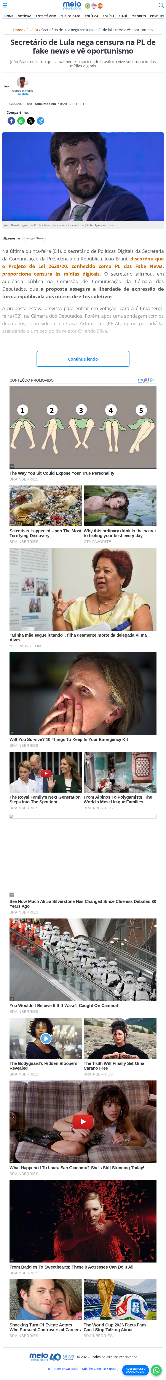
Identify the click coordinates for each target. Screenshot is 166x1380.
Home (8, 16)
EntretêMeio (46, 16)
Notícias (25, 16)
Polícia (109, 16)
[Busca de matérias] (161, 6)
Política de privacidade (62, 1369)
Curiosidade (70, 16)
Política (91, 16)
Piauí (123, 16)
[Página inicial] (72, 5)
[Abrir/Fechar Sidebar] (4, 5)
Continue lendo (83, 359)
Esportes (138, 16)
